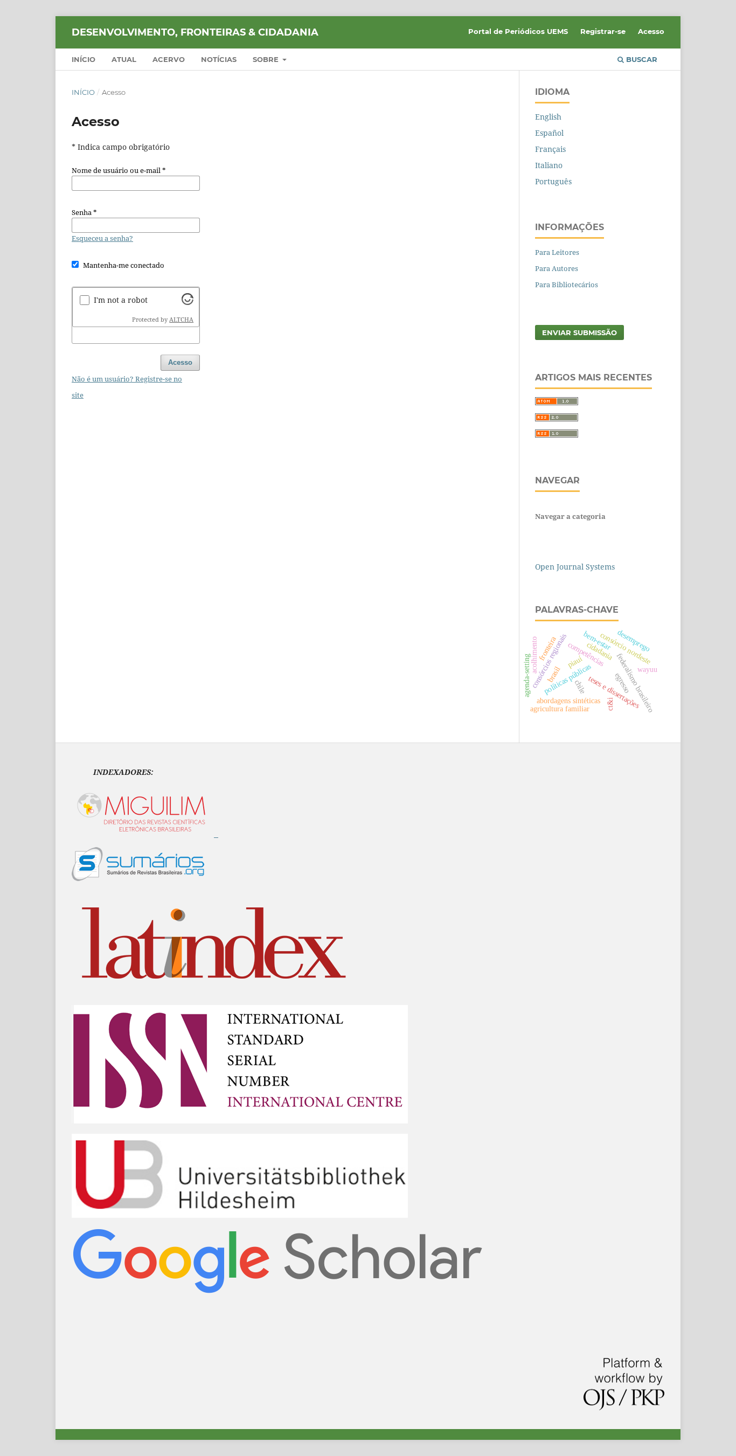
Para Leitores (557, 252)
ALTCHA (181, 319)
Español (549, 133)
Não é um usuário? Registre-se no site (127, 387)
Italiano (549, 165)
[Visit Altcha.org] (187, 302)
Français (550, 149)
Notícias (219, 59)
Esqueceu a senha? (102, 238)
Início (83, 59)
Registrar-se (603, 31)
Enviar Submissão (579, 332)
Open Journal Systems (575, 566)
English (548, 117)
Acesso (651, 31)
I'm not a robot (121, 300)
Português (553, 181)
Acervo (168, 59)
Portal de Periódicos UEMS (518, 31)
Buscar (640, 59)
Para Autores (556, 268)
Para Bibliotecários (566, 284)
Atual (124, 59)
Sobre (267, 59)
